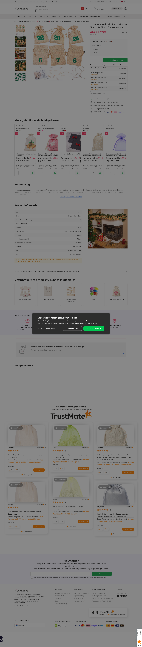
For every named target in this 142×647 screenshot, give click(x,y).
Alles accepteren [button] (94, 328)
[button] (46, 328)
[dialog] (71, 323)
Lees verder (96, 323)
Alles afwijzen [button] (72, 328)
